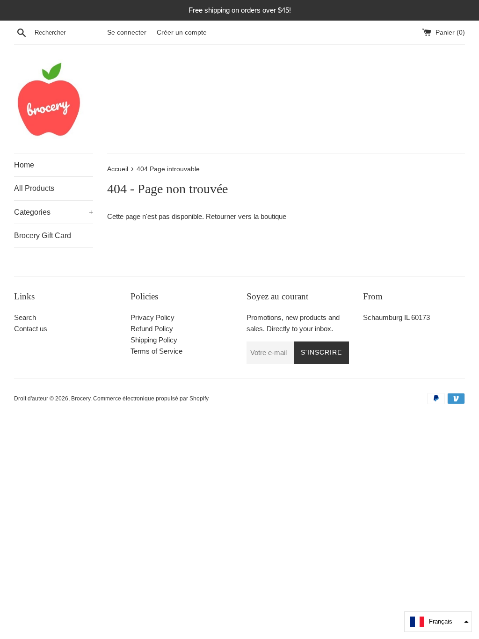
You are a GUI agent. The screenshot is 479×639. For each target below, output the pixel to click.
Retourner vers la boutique (246, 216)
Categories (53, 212)
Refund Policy (152, 329)
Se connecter (126, 32)
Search (25, 317)
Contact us (30, 329)
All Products (34, 188)
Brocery (80, 398)
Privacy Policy (152, 317)
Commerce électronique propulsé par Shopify (151, 398)
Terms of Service (156, 351)
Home (24, 165)
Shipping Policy (154, 340)
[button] (438, 621)
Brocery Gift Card (42, 236)
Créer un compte (182, 32)
